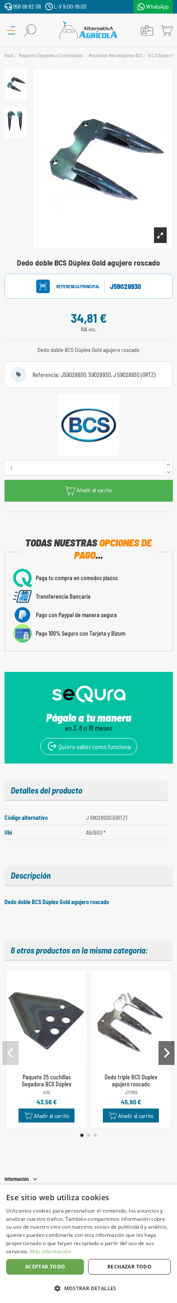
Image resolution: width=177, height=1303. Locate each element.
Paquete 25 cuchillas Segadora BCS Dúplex (46, 1081)
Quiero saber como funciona (93, 746)
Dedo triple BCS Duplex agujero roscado (131, 1081)
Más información (50, 1251)
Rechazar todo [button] (129, 1266)
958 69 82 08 (26, 6)
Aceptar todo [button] (45, 1266)
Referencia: (70, 286)
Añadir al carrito (94, 490)
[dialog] (88, 1244)
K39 (46, 1092)
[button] (82, 1135)
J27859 (131, 1092)
